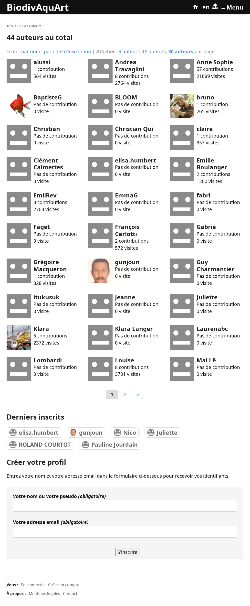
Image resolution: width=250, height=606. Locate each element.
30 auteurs (180, 51)
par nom (30, 51)
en (205, 7)
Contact (70, 593)
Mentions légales (44, 593)
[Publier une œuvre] (215, 7)
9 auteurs (129, 51)
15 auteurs (154, 51)
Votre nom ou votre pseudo (59, 496)
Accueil (12, 26)
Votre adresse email (51, 522)
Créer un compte (63, 584)
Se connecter (33, 584)
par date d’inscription (67, 51)
